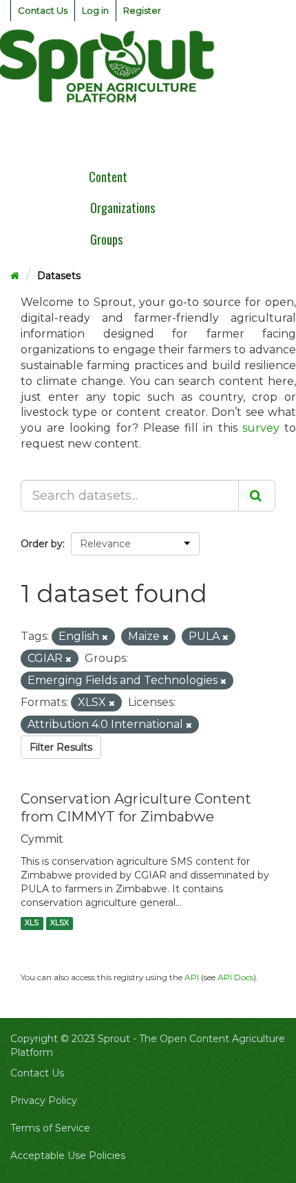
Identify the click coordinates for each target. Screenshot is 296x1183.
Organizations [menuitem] (122, 208)
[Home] (14, 275)
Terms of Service (50, 1128)
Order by (42, 544)
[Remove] (105, 637)
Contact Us (42, 10)
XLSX (59, 922)
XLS (32, 922)
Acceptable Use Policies (67, 1155)
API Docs (235, 977)
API (191, 977)
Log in (95, 10)
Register (142, 10)
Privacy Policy (43, 1100)
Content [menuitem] (108, 177)
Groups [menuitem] (106, 239)
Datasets (59, 275)
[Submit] (256, 495)
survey (260, 427)
